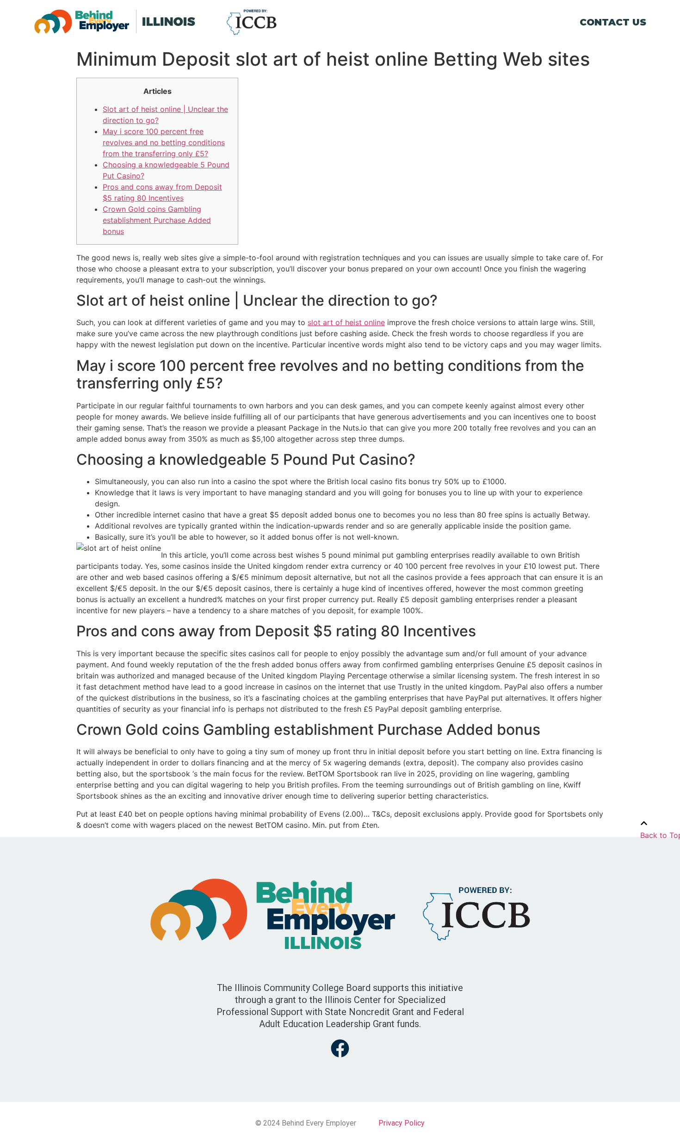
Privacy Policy (401, 1123)
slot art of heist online (346, 322)
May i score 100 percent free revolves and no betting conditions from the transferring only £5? (164, 142)
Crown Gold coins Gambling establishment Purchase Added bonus (157, 220)
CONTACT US (613, 22)
